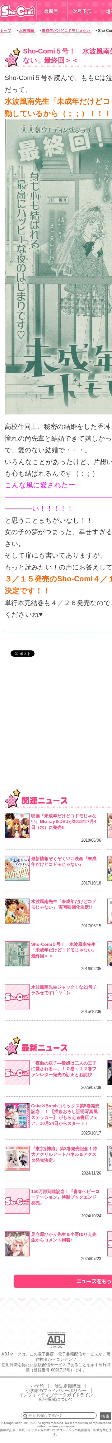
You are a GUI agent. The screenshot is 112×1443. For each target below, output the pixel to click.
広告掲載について (56, 1399)
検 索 (105, 1416)
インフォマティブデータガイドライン (56, 1394)
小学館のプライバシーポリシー (56, 1390)
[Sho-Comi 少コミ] (18, 20)
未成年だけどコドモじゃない (66, 30)
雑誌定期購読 (68, 1386)
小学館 (37, 1386)
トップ (5, 30)
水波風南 (27, 30)
